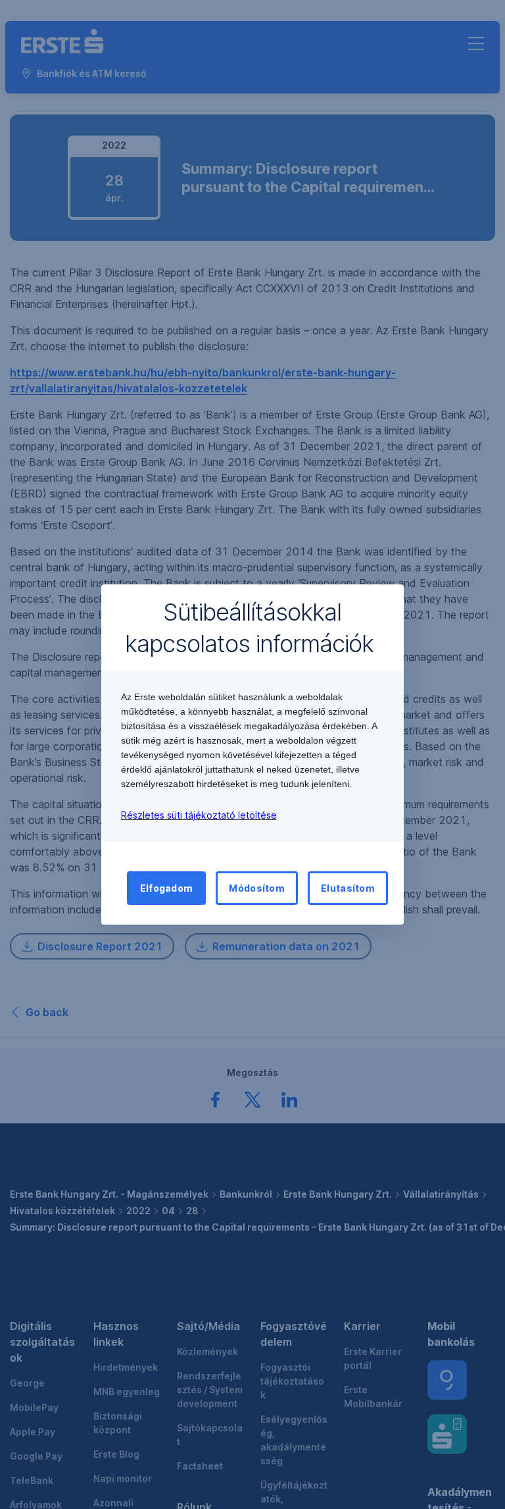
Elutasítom (348, 888)
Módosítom (257, 888)
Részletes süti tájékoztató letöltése (199, 815)
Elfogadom (166, 888)
